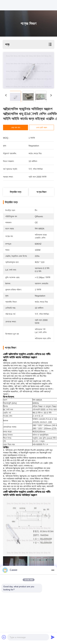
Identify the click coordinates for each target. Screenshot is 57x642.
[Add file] (4, 637)
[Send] (52, 637)
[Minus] (53, 570)
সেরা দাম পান (15, 127)
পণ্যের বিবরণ (41, 192)
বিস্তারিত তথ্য (15, 192)
